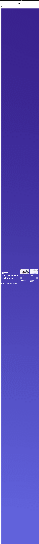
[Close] (32, 264)
